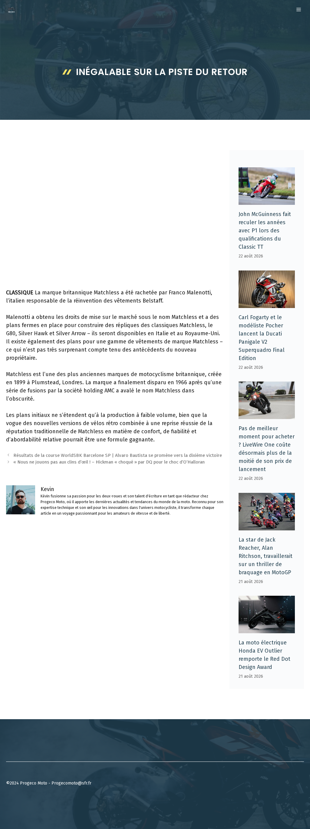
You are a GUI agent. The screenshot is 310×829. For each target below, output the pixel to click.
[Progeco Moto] (11, 9)
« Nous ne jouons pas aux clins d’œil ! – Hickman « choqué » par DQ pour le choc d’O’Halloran (109, 462)
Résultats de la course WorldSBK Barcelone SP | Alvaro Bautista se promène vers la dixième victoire (117, 455)
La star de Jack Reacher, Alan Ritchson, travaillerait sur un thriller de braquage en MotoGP (265, 556)
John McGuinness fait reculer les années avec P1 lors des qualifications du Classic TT (265, 230)
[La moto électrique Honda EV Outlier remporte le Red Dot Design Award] (267, 629)
